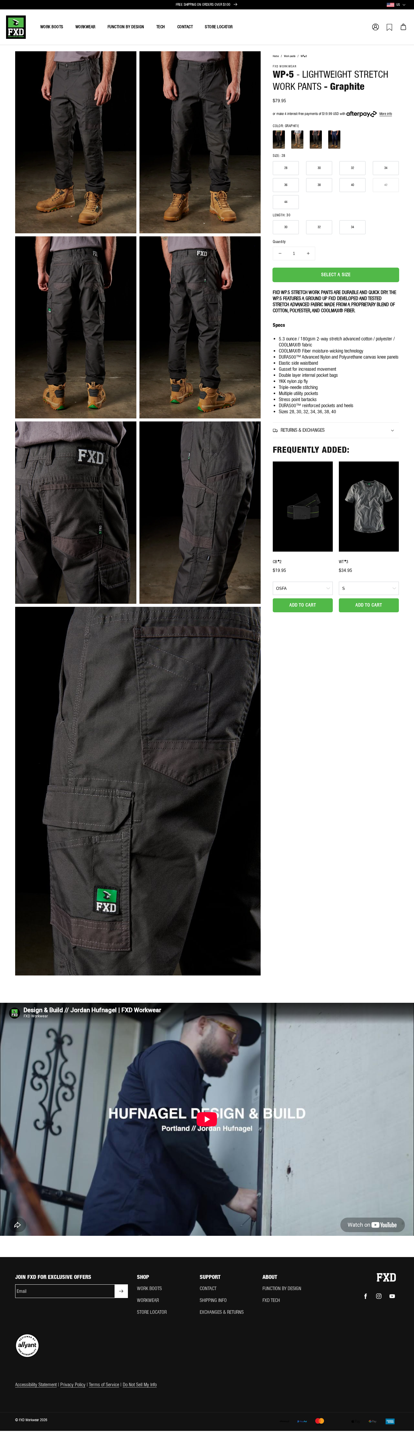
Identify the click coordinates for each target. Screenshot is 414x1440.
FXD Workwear (29, 1420)
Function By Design (126, 26)
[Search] (319, 27)
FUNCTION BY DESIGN (281, 1288)
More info (385, 114)
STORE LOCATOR (152, 1312)
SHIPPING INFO (213, 1300)
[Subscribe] (121, 1291)
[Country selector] (404, 5)
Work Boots (51, 26)
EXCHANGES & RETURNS (222, 1312)
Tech (160, 26)
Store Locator (219, 26)
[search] (347, 24)
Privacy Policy (72, 1385)
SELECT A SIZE (336, 274)
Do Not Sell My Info (140, 1385)
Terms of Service (104, 1385)
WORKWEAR (148, 1300)
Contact (185, 26)
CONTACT (208, 1288)
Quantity (279, 241)
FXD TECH (271, 1300)
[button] (375, 27)
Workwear (85, 26)
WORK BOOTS (149, 1288)
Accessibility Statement (36, 1385)
